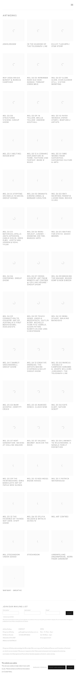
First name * (6, 610)
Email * (48, 610)
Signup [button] (69, 613)
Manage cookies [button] (40, 667)
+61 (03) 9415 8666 (24, 635)
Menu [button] (71, 5)
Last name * (27, 610)
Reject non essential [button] (56, 667)
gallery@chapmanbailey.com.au (28, 632)
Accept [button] (70, 667)
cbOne (9, 5)
